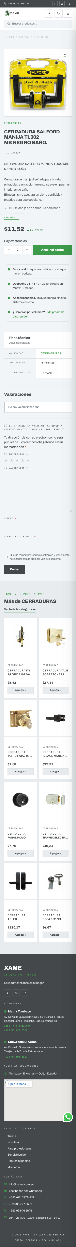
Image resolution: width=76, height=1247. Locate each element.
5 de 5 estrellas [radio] (28, 460)
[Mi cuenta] (49, 14)
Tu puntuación (16, 454)
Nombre (10, 518)
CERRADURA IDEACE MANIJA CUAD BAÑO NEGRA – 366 (53, 754)
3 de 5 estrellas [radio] (17, 460)
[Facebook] (55, 3)
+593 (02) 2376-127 (17, 1026)
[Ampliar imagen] (65, 55)
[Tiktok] (69, 3)
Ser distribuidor (17, 1154)
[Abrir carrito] (59, 14)
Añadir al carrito (52, 249)
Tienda (24, 37)
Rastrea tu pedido (18, 1160)
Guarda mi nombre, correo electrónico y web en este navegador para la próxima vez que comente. (40, 557)
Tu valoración (16, 468)
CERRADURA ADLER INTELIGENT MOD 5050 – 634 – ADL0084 (19, 917)
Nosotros (13, 1142)
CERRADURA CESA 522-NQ (52, 917)
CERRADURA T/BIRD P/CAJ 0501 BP (20, 754)
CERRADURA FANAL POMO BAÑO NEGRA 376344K (17, 836)
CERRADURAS (42, 37)
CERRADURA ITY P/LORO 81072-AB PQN (19, 672)
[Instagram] (62, 3)
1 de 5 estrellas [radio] (6, 460)
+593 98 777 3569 (16, 1030)
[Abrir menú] (68, 14)
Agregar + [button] (20, 690)
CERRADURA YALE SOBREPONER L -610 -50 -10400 (55, 672)
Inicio (9, 37)
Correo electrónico (20, 536)
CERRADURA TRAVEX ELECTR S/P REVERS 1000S (55, 836)
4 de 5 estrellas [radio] (22, 460)
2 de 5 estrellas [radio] (12, 460)
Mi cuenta (13, 1167)
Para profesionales (19, 1148)
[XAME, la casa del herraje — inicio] (12, 13)
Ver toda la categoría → (19, 609)
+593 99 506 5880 (16, 1056)
